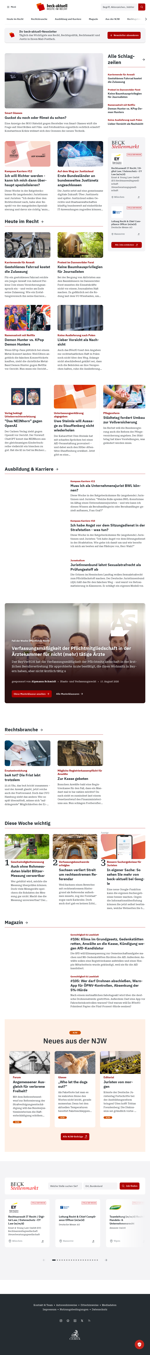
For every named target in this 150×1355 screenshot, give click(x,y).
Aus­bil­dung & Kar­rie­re (29, 469)
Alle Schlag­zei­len (121, 59)
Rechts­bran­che (21, 730)
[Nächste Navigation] (146, 19)
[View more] (42, 221)
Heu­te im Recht (22, 221)
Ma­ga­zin (14, 922)
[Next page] (106, 1260)
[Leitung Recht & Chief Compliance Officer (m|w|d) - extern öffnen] (138, 234)
